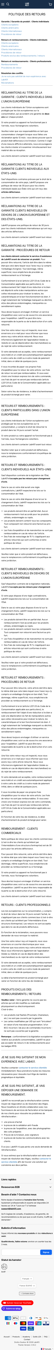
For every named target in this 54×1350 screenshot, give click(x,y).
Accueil (7, 1337)
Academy (26, 1337)
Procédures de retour (11, 34)
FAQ (45, 1337)
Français (25, 1279)
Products (16, 1337)
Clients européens (9, 24)
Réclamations (7, 83)
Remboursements (9, 64)
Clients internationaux (11, 31)
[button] (47, 1349)
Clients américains (10, 28)
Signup (46, 1252)
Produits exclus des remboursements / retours (23, 55)
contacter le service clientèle (33, 1067)
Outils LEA (37, 1337)
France (26, 1286)
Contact (27, 1339)
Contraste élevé (27, 1293)
